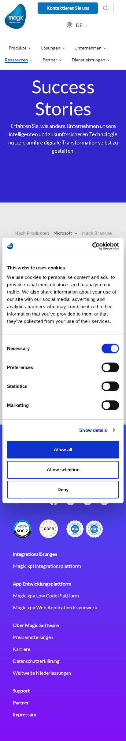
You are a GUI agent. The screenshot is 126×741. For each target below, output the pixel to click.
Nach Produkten (31, 233)
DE (79, 25)
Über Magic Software (36, 625)
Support (21, 690)
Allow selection (63, 469)
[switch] (110, 367)
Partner (21, 702)
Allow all (63, 449)
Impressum (24, 714)
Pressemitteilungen (33, 637)
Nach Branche (97, 233)
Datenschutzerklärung (36, 661)
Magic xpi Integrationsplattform (47, 566)
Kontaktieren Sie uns (67, 8)
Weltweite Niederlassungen (42, 673)
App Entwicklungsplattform (42, 583)
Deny (63, 489)
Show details (93, 430)
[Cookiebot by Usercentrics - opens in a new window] (92, 246)
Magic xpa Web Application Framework (55, 607)
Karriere (21, 649)
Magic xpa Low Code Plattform (46, 595)
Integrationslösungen (35, 554)
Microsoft (63, 232)
